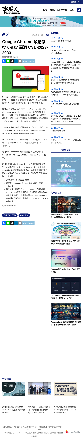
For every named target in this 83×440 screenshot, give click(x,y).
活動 (72, 10)
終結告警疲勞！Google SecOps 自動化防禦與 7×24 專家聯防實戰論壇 (65, 93)
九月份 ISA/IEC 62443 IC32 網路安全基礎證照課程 (66, 141)
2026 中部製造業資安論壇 (61, 41)
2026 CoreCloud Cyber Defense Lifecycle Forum (64, 51)
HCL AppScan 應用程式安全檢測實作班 (66, 105)
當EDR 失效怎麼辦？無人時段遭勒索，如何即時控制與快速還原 (65, 81)
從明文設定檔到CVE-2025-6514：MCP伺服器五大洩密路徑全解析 (13, 410)
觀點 (52, 10)
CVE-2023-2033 (10, 215)
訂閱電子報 (75, 2)
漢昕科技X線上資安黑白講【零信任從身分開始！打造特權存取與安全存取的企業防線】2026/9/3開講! (66, 119)
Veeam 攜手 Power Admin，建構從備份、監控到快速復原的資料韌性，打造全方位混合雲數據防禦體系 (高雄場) (66, 66)
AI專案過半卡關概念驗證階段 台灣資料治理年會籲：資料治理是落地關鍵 (39, 410)
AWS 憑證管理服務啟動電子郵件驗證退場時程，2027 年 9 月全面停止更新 (65, 410)
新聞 (45, 10)
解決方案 (62, 10)
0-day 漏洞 (24, 215)
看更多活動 (65, 150)
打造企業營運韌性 (58, 131)
